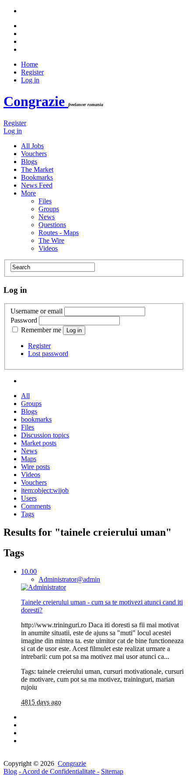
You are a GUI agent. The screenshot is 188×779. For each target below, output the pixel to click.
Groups (48, 209)
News (46, 217)
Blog (10, 771)
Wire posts (35, 466)
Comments (36, 506)
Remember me (41, 330)
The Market (37, 169)
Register (32, 72)
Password (23, 320)
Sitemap (112, 771)
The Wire (51, 240)
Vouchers (34, 153)
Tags (27, 514)
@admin (69, 579)
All (25, 395)
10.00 (29, 571)
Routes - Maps (58, 232)
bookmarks (36, 419)
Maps (28, 458)
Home (29, 64)
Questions (52, 224)
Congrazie (35, 101)
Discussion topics (45, 435)
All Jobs (32, 145)
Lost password (48, 353)
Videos (48, 248)
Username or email (36, 311)
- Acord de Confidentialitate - (59, 771)
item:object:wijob (45, 490)
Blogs (29, 161)
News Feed (36, 185)
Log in (30, 80)
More (28, 193)
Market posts (38, 443)
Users (29, 498)
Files (45, 201)
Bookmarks (37, 177)
